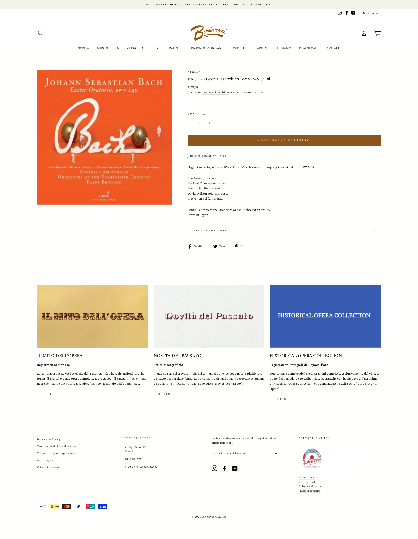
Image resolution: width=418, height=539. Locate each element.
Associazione (307, 477)
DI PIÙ (164, 394)
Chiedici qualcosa (209, 230)
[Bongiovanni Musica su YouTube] (235, 468)
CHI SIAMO (283, 48)
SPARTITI (174, 48)
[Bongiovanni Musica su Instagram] (214, 468)
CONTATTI (333, 48)
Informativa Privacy (48, 439)
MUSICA (103, 48)
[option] (209, 4)
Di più (48, 394)
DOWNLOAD (308, 48)
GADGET (260, 48)
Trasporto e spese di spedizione (56, 453)
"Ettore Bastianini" (310, 490)
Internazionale (307, 482)
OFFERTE (239, 48)
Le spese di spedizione (216, 92)
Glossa (194, 72)
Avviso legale (45, 460)
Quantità (196, 113)
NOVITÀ (83, 48)
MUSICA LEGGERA (130, 48)
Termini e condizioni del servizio (56, 446)
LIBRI (156, 48)
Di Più (280, 399)
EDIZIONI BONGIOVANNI (207, 48)
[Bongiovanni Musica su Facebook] (224, 468)
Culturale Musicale (310, 486)
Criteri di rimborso (48, 467)
